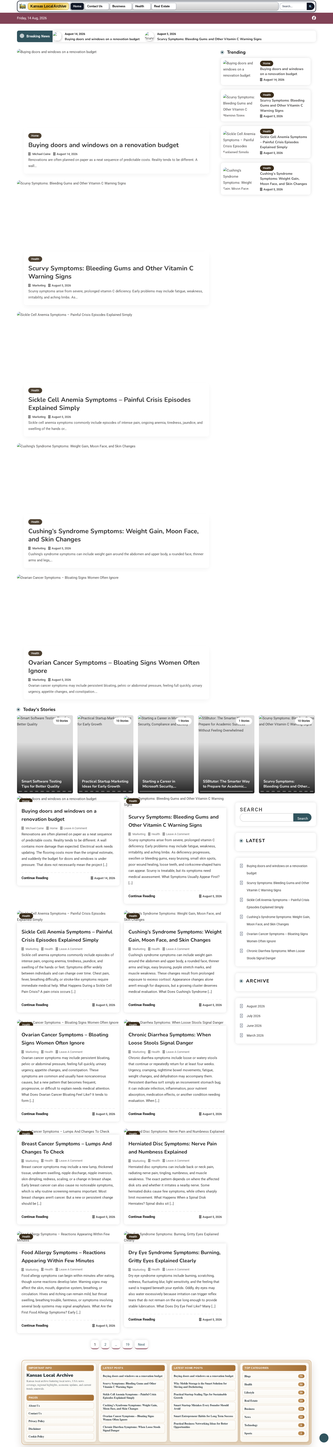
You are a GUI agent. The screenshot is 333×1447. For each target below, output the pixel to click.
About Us (34, 1406)
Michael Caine (41, 154)
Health (139, 6)
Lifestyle (249, 1392)
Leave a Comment (75, 828)
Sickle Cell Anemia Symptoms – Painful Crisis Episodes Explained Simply (109, 403)
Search (251, 809)
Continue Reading (35, 878)
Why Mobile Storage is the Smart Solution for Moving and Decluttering (200, 1385)
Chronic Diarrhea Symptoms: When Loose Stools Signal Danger (276, 954)
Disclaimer (35, 1429)
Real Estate (162, 6)
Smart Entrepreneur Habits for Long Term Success (203, 1416)
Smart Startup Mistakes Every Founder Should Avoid (201, 1407)
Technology (251, 1425)
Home (77, 6)
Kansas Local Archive (48, 6)
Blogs (247, 1376)
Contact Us (94, 6)
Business (118, 6)
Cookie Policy (36, 1436)
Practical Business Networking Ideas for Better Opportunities (201, 1425)
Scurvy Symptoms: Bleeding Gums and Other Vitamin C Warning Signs (209, 39)
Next (141, 1345)
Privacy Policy (37, 1421)
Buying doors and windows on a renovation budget (102, 39)
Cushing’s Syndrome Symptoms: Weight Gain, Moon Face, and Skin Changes (113, 535)
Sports (248, 1433)
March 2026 (255, 1035)
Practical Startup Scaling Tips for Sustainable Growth (200, 1396)
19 (127, 1345)
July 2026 (254, 1016)
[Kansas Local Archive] (22, 6)
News (247, 1417)
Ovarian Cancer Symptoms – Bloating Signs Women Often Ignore (114, 666)
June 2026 (254, 1026)
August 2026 (256, 1006)
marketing (39, 285)
